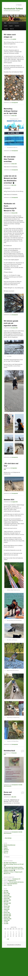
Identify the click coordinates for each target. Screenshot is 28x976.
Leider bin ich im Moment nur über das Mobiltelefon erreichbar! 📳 (10, 179)
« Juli (8, 939)
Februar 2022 (7, 906)
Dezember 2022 (7, 903)
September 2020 (7, 918)
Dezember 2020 (7, 914)
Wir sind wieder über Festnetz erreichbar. (10, 159)
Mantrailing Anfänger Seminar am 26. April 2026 (10, 110)
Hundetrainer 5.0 (16, 879)
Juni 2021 (6, 911)
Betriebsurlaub (9, 750)
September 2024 (7, 897)
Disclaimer (17, 25)
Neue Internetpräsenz (12, 883)
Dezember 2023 (7, 900)
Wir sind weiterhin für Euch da (16, 882)
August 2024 (6, 898)
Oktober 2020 (7, 917)
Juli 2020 (6, 922)
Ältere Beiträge (7, 838)
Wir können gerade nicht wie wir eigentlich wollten (11, 323)
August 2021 (6, 909)
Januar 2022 (6, 907)
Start (5, 23)
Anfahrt (5, 25)
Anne (5, 885)
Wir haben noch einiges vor (10, 35)
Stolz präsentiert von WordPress (14, 944)
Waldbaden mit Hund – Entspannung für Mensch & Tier (10, 207)
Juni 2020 (6, 923)
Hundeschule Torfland (13, 8)
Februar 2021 (7, 912)
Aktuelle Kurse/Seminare (13, 22)
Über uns (12, 28)
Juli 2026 (6, 890)
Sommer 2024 (9, 499)
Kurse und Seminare (8, 793)
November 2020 (7, 915)
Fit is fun (10, 885)
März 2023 (6, 901)
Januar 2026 (6, 895)
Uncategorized (15, 102)
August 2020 (6, 920)
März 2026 (6, 892)
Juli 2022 (6, 904)
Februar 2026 (7, 893)
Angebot (11, 25)
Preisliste (6, 28)
